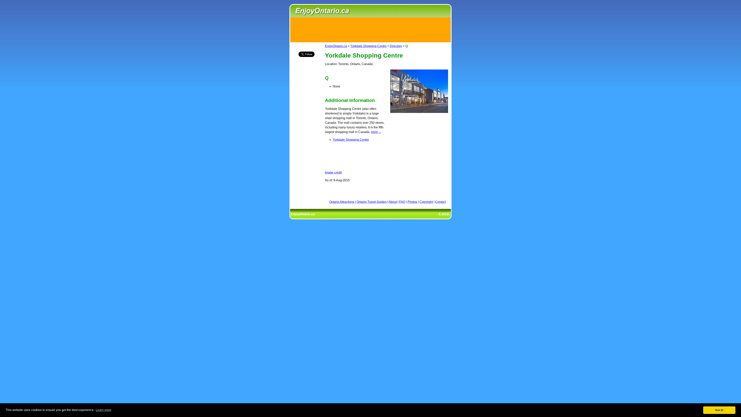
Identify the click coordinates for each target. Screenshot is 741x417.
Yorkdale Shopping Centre (368, 46)
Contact (440, 201)
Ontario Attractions (341, 201)
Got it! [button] (719, 410)
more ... (376, 132)
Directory (396, 46)
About (393, 201)
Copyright (426, 201)
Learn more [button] (103, 410)
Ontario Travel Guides (372, 201)
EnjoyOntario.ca (336, 46)
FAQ (402, 201)
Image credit (333, 172)
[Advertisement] (370, 29)
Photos (412, 201)
